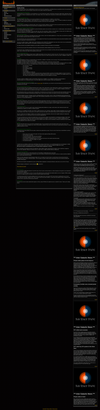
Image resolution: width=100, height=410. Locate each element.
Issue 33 (5, 32)
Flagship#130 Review (8, 15)
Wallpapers (6, 22)
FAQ (5, 14)
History (5, 21)
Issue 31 (5, 35)
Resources (6, 20)
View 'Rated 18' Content (21, 166)
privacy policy (40, 83)
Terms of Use (54, 408)
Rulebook (5, 8)
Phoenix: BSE (5, 5)
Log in (7, 41)
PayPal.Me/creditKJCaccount (79, 7)
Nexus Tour (6, 13)
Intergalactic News (7, 30)
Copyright (44, 408)
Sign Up (5, 12)
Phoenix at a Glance (8, 7)
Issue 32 (5, 33)
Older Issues (6, 38)
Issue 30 (5, 37)
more (96, 53)
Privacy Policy (49, 408)
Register (10, 41)
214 (4, 27)
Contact (5, 17)
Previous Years (6, 28)
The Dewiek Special (7, 34)
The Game (6, 10)
